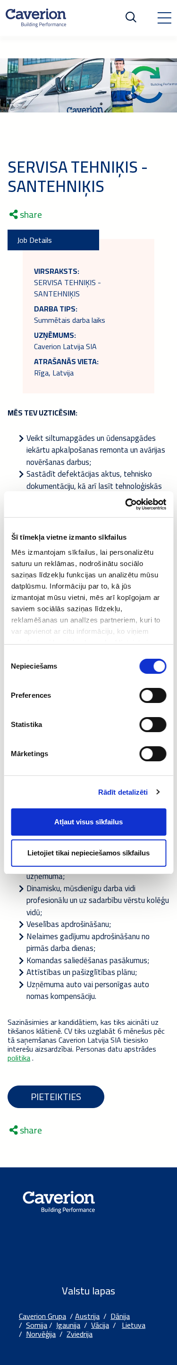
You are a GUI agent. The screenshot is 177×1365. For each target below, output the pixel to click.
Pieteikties (56, 1096)
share (30, 214)
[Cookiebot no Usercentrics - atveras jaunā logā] (126, 504)
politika (19, 1058)
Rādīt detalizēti (123, 792)
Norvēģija (41, 1334)
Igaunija (68, 1325)
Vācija (100, 1325)
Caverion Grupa (42, 1316)
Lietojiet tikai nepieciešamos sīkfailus (88, 853)
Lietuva (133, 1325)
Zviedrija (80, 1334)
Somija (36, 1325)
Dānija (120, 1316)
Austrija (87, 1316)
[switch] (152, 695)
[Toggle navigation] (164, 17)
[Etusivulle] (36, 18)
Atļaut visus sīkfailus (88, 822)
